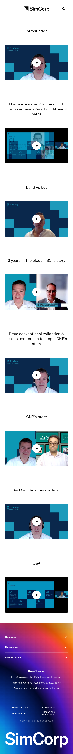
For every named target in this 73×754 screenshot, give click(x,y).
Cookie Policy (50, 707)
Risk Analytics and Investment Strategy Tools (36, 682)
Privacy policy (20, 707)
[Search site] (64, 9)
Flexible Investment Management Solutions (36, 688)
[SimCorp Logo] (36, 9)
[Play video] (36, 62)
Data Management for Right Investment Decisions (36, 677)
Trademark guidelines (48, 713)
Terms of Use (19, 713)
